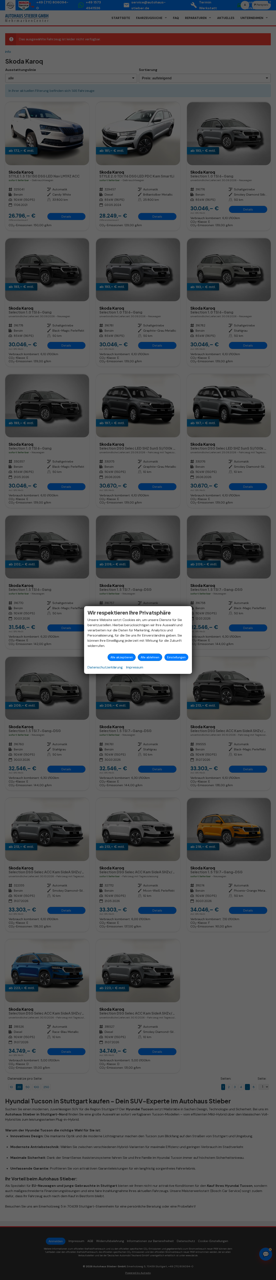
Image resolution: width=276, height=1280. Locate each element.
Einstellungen (176, 657)
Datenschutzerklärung (105, 667)
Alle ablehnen (150, 657)
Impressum (134, 667)
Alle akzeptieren (121, 657)
